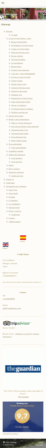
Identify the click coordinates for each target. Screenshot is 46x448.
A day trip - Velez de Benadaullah (23, 73)
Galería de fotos (14, 207)
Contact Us (10, 179)
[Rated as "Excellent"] (17, 323)
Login (41, 442)
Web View (39, 444)
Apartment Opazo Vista (19, 130)
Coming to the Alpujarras (20, 70)
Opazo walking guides (19, 140)
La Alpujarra (13, 200)
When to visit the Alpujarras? (21, 123)
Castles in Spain (16, 81)
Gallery (11, 165)
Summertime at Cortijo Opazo (22, 98)
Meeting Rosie (16, 66)
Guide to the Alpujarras (17, 155)
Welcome (9, 31)
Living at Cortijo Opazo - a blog (20, 38)
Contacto (12, 218)
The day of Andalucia (18, 105)
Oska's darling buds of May (20, 102)
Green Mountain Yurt (18, 137)
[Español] (23, 237)
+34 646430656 (9, 298)
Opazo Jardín (13, 193)
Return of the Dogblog (19, 42)
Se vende (14, 35)
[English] (6, 245)
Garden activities (17, 176)
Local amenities (16, 158)
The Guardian (23, 396)
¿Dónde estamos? (15, 221)
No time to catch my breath (20, 77)
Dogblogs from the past (19, 112)
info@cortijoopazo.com (12, 308)
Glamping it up (16, 95)
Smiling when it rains (18, 84)
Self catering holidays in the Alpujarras (25, 126)
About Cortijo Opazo (16, 116)
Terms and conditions (18, 147)
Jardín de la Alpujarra (16, 172)
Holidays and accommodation (19, 119)
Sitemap (13, 442)
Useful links (10, 183)
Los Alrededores (14, 204)
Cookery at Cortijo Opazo (20, 49)
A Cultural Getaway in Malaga (22, 109)
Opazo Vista (13, 190)
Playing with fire (17, 56)
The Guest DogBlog (18, 59)
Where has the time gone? (20, 52)
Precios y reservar (15, 211)
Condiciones (15, 214)
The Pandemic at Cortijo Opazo (22, 45)
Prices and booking (15, 144)
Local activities (16, 162)
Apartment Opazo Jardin (19, 133)
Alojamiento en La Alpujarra (16, 186)
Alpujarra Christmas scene (20, 88)
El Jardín (12, 197)
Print (7, 442)
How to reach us (14, 169)
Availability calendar (16, 151)
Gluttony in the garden (19, 91)
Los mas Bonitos (17, 63)
